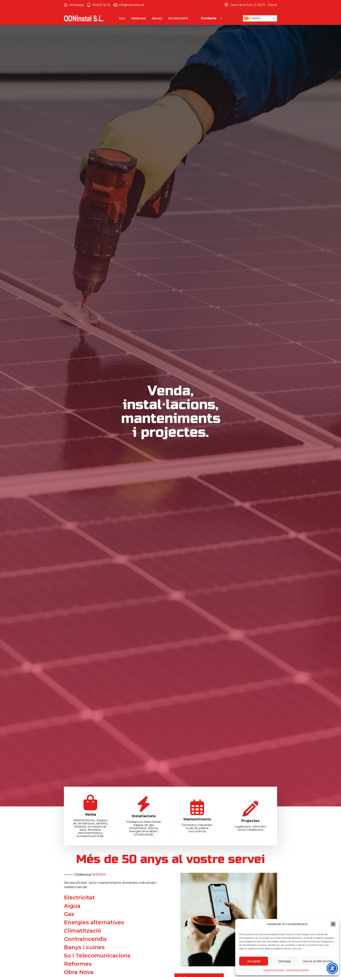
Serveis (157, 18)
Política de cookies (273, 969)
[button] (333, 924)
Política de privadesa (297, 969)
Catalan (255, 18)
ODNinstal (138, 18)
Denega (284, 961)
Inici (122, 18)
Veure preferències (318, 961)
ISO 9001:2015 (178, 18)
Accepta (253, 961)
